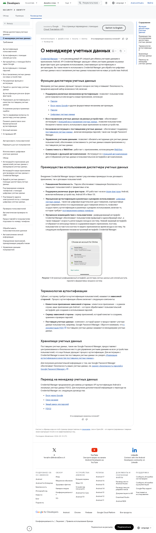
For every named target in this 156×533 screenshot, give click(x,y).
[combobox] (90, 3)
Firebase (88, 512)
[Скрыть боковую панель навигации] (29, 528)
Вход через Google (59, 105)
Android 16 (100, 481)
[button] (16, 56)
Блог (37, 499)
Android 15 (100, 484)
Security (7, 10)
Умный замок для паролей (57, 404)
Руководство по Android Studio (122, 483)
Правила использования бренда (79, 521)
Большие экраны (82, 479)
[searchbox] (16, 24)
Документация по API (124, 493)
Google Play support (143, 488)
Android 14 (100, 488)
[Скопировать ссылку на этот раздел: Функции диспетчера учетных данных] (98, 81)
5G (57, 498)
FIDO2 (48, 409)
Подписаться (124, 527)
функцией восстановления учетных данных (77, 122)
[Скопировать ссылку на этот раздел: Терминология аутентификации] (89, 291)
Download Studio (122, 497)
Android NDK (121, 501)
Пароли (53, 101)
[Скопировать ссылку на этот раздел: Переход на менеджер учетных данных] (100, 379)
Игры (58, 477)
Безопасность (41, 487)
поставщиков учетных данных (59, 132)
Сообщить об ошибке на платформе (144, 478)
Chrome (77, 512)
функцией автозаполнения (115, 154)
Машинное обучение (64, 481)
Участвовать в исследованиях (142, 493)
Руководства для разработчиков (122, 488)
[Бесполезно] (127, 39)
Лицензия (60, 521)
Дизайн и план (50, 3)
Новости (39, 495)
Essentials (29, 3)
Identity (20, 10)
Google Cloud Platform (106, 512)
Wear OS (79, 483)
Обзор (6, 16)
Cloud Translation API (53, 29)
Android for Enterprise (44, 483)
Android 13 (100, 492)
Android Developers (48, 39)
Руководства (36, 16)
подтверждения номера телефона (77, 210)
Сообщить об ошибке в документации (144, 483)
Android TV (80, 497)
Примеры (19, 16)
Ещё (67, 3)
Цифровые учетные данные (62, 114)
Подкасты (40, 503)
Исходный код (41, 491)
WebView (118, 149)
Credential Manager (49, 59)
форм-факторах (113, 191)
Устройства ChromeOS (80, 488)
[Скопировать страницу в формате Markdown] (121, 51)
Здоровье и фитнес (63, 484)
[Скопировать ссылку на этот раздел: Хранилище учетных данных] (84, 341)
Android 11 (100, 500)
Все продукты (126, 512)
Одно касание (52, 400)
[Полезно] (123, 39)
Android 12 (100, 496)
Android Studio (137, 3)
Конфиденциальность (64, 493)
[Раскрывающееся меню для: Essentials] (37, 3)
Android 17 (100, 477)
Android (39, 479)
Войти (150, 3)
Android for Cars (82, 493)
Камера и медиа (62, 488)
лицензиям (86, 429)
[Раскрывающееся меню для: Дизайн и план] (59, 3)
